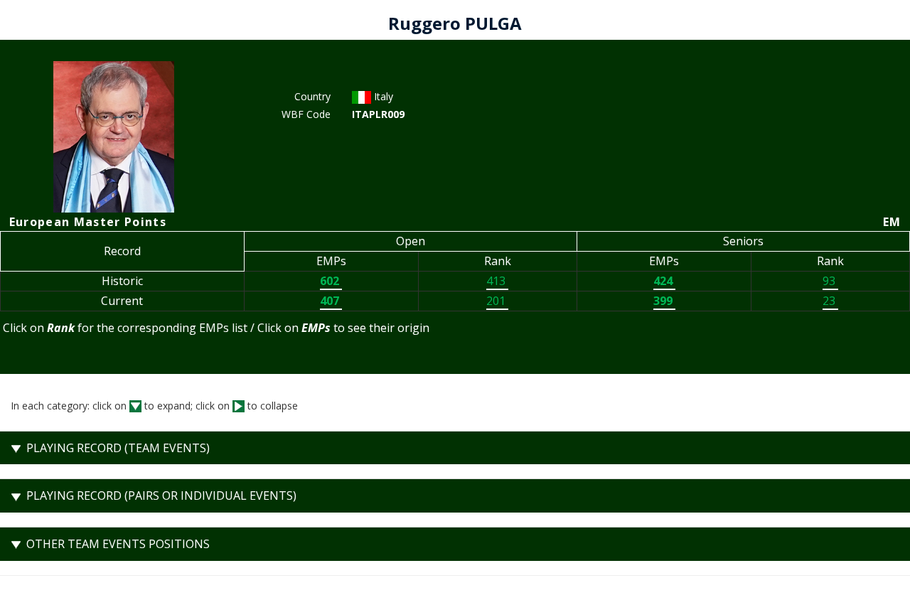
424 (664, 281)
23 (830, 301)
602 (331, 281)
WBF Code (306, 114)
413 (497, 281)
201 (497, 301)
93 (830, 281)
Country (312, 96)
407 (331, 301)
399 (664, 301)
